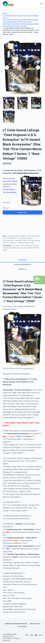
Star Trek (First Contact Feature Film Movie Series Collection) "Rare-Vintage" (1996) (21, 248)
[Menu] (41, 4)
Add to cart (22, 212)
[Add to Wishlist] (4, 208)
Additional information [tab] (22, 264)
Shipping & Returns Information (16, 623)
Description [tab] (22, 260)
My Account (22, 626)
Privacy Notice (35, 623)
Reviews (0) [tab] (22, 269)
